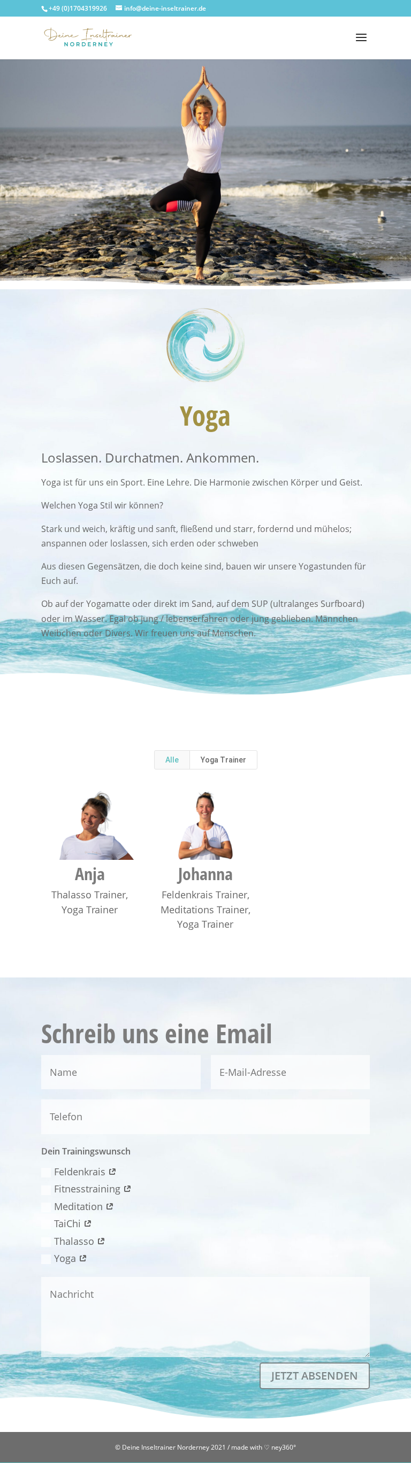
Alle (172, 760)
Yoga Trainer (223, 760)
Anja (90, 873)
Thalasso (75, 1241)
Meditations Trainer (204, 909)
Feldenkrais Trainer (204, 894)
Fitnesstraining (88, 1188)
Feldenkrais (81, 1171)
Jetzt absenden (314, 1375)
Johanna (205, 873)
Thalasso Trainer (88, 894)
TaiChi (68, 1223)
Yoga (66, 1258)
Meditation (79, 1206)
